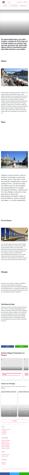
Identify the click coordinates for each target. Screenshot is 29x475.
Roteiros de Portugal (6, 440)
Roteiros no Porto (5, 442)
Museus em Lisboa (5, 454)
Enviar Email (4, 432)
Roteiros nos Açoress (6, 448)
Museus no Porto (5, 456)
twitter (14, 473)
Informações (4, 431)
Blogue (4, 355)
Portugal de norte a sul (6, 429)
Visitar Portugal (14, 5)
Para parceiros (20, 2)
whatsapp (24, 473)
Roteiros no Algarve (6, 445)
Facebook (4, 462)
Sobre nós (4, 434)
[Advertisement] (14, 134)
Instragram (4, 463)
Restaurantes (23, 5)
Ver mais (14, 420)
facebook (5, 473)
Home (9, 2)
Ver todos (9, 404)
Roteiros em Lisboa (5, 443)
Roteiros (25, 2)
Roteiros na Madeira (6, 446)
